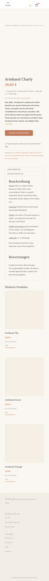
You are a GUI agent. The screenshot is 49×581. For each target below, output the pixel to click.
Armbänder (17, 153)
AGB (6, 547)
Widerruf (8, 551)
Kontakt (7, 518)
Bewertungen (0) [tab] (15, 174)
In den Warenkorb (19, 133)
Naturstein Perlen (18, 155)
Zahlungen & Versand (12, 522)
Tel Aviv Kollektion (11, 158)
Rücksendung (9, 527)
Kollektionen (16, 25)
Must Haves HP (26, 25)
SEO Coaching (19, 499)
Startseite (8, 25)
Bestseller (25, 153)
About (7, 503)
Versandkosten (25, 98)
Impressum (9, 542)
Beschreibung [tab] (14, 169)
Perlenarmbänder (37, 155)
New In (28, 155)
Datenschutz (9, 538)
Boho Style (34, 153)
